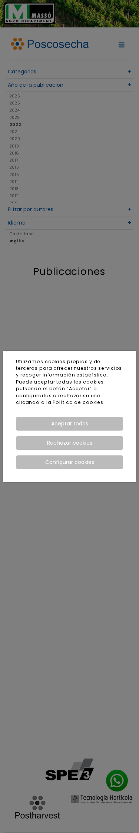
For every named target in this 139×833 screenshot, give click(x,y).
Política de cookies (78, 402)
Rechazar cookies (69, 443)
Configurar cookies (69, 462)
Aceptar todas (69, 423)
